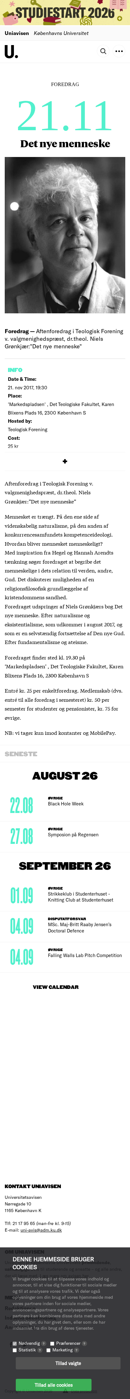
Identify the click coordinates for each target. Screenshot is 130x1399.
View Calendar (56, 987)
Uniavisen (17, 33)
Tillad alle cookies (54, 1385)
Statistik (30, 1349)
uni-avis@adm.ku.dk (41, 1230)
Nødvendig (31, 1343)
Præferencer (70, 1343)
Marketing (64, 1349)
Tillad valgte (68, 1363)
